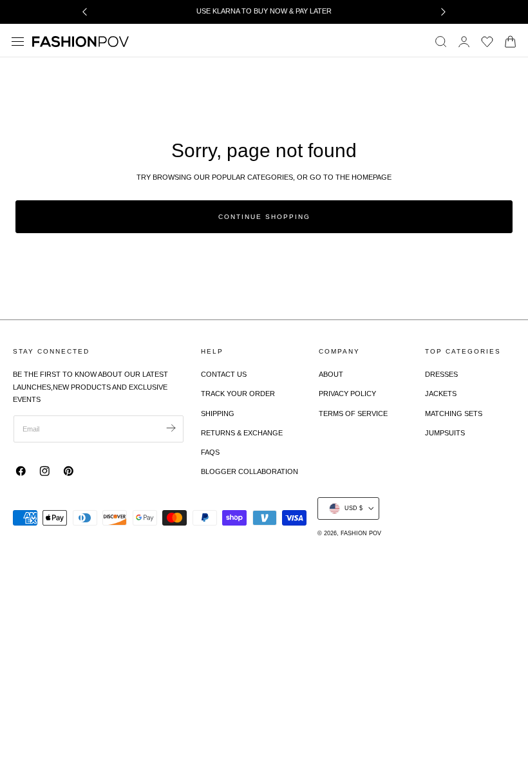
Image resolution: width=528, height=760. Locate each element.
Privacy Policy (347, 393)
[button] (18, 41)
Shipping (217, 413)
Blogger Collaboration (249, 471)
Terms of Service (353, 413)
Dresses (441, 374)
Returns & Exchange (242, 433)
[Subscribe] (170, 428)
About (331, 374)
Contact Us (224, 374)
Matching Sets (453, 413)
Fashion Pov (361, 533)
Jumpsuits (445, 433)
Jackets (441, 393)
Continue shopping (264, 216)
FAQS (210, 452)
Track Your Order (238, 393)
